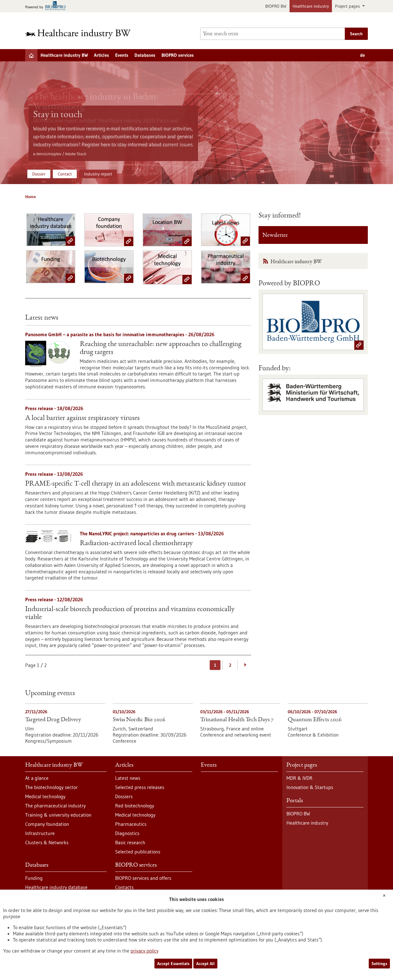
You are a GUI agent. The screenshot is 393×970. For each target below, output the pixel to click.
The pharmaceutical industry (55, 806)
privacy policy (144, 951)
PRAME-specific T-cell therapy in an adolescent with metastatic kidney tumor (135, 484)
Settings (379, 963)
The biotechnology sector (51, 787)
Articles (101, 55)
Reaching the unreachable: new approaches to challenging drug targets (160, 348)
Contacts (124, 887)
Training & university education (58, 815)
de (362, 55)
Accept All (205, 963)
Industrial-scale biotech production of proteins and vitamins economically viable (130, 613)
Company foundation (47, 824)
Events (121, 55)
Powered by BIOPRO (289, 283)
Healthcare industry (311, 6)
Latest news (127, 778)
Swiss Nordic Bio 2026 (139, 720)
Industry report (98, 174)
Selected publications (137, 852)
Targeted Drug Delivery (53, 720)
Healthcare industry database (56, 887)
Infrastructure (40, 833)
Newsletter (275, 236)
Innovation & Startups (309, 787)
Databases (144, 55)
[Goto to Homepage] (82, 34)
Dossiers (124, 796)
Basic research (130, 842)
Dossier (38, 174)
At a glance (37, 778)
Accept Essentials (173, 963)
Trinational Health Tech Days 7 (237, 720)
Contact (65, 174)
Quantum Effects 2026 (314, 720)
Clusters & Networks (46, 842)
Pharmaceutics (130, 824)
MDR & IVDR (299, 778)
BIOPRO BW (275, 6)
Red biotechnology (134, 806)
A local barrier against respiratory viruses (82, 418)
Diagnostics (127, 833)
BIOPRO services (177, 55)
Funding (34, 878)
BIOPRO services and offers (143, 878)
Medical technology (45, 796)
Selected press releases (139, 787)
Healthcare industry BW (64, 55)
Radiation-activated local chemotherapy (136, 543)
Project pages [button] (348, 6)
